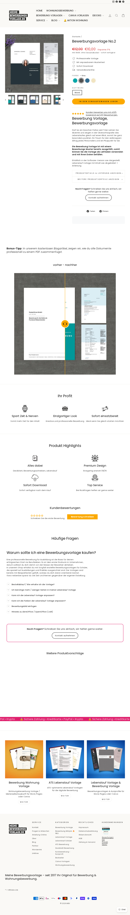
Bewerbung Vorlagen (49, 15)
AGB (80, 838)
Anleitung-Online (39, 835)
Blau (87, 80)
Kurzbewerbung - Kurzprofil (62, 853)
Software (78, 88)
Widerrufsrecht (85, 835)
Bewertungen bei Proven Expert (107, 840)
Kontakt (35, 827)
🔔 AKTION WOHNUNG (76, 20)
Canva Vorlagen (79, 15)
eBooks (97, 15)
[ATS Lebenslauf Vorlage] (65, 759)
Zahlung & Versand (87, 842)
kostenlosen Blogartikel (52, 248)
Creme (93, 80)
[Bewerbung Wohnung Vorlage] (24, 759)
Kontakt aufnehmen (98, 197)
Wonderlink (37, 850)
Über (34, 838)
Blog (54, 20)
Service (41, 20)
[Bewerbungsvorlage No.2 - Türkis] (14, 702)
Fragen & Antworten (40, 831)
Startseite (76, 37)
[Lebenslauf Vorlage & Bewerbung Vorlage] (106, 759)
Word (77, 92)
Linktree (35, 853)
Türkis (75, 80)
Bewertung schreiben (82, 516)
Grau (81, 80)
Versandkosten (92, 53)
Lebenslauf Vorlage (63, 837)
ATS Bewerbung (62, 844)
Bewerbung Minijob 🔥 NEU (65, 832)
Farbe (79, 76)
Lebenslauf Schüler (63, 841)
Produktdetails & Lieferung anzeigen (98, 173)
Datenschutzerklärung (88, 831)
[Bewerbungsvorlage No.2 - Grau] (17, 702)
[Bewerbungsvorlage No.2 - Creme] (24, 702)
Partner (35, 846)
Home (39, 10)
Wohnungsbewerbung (60, 10)
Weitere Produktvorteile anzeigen (98, 179)
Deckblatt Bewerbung (64, 848)
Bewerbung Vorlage (64, 827)
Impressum (83, 827)
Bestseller (59, 858)
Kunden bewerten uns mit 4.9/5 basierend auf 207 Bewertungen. (102, 113)
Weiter (24, 802)
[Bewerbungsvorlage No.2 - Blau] (21, 702)
